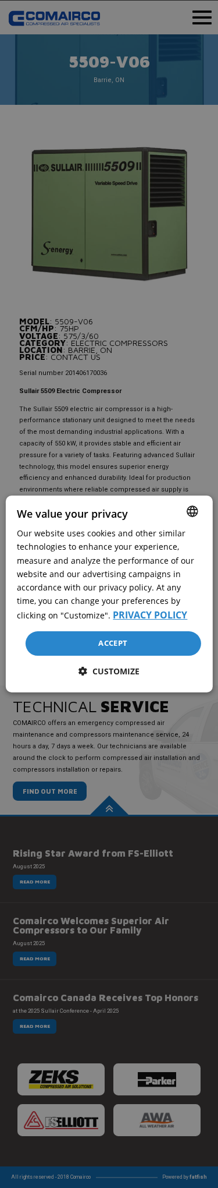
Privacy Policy (150, 615)
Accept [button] (112, 643)
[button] (109, 671)
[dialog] (108, 594)
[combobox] (192, 511)
